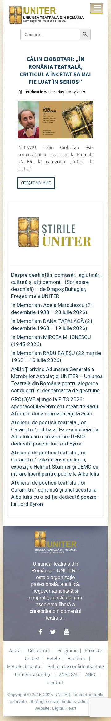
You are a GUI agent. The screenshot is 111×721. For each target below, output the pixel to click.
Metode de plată (23, 666)
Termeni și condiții (32, 674)
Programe (67, 650)
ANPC (91, 674)
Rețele (53, 658)
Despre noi (39, 650)
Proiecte (93, 650)
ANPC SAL (68, 674)
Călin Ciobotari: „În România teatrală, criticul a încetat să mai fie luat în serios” (55, 70)
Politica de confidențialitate (75, 666)
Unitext (32, 658)
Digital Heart (64, 708)
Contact (55, 682)
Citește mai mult (36, 182)
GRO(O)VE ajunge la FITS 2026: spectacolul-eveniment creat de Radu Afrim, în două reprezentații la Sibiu (54, 406)
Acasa (15, 650)
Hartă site (76, 658)
